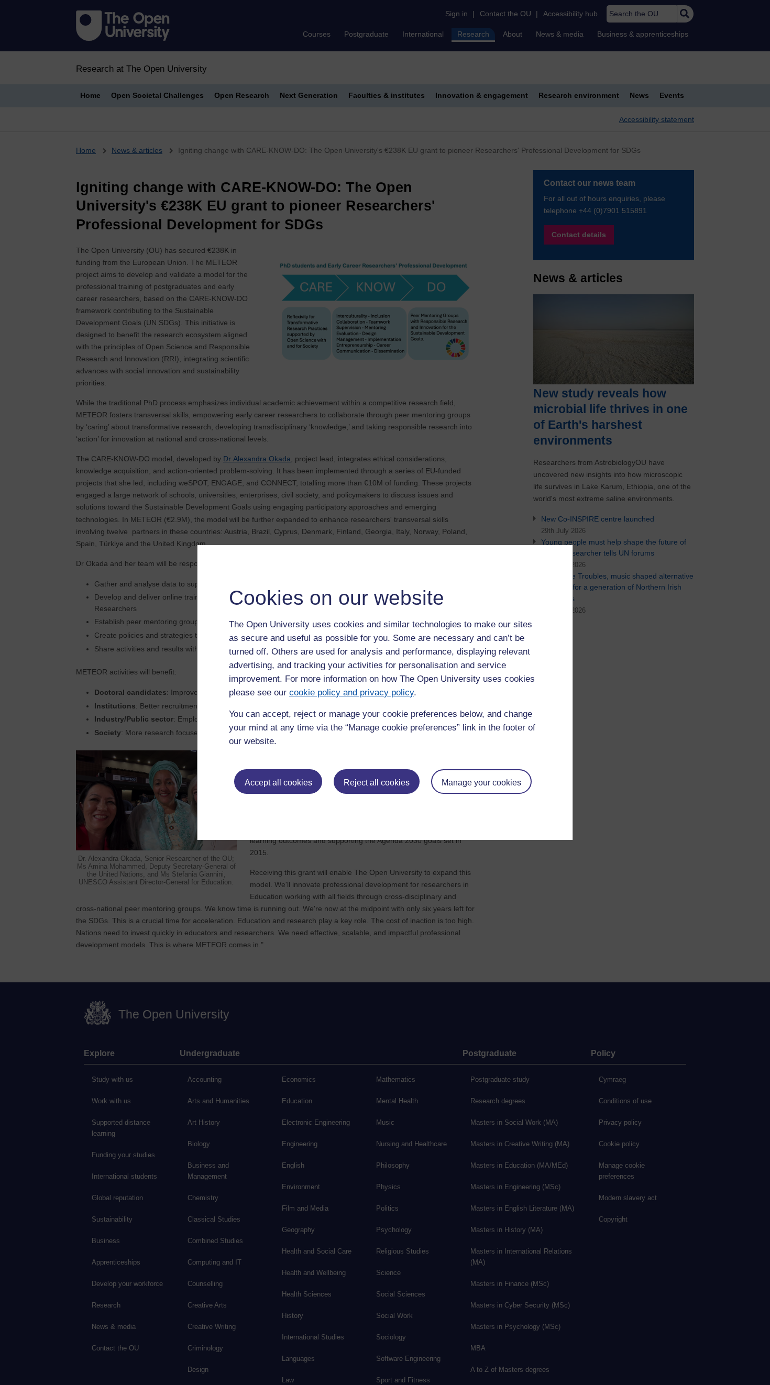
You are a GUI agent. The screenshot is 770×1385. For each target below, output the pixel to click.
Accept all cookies (278, 782)
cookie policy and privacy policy (351, 692)
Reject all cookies (377, 782)
